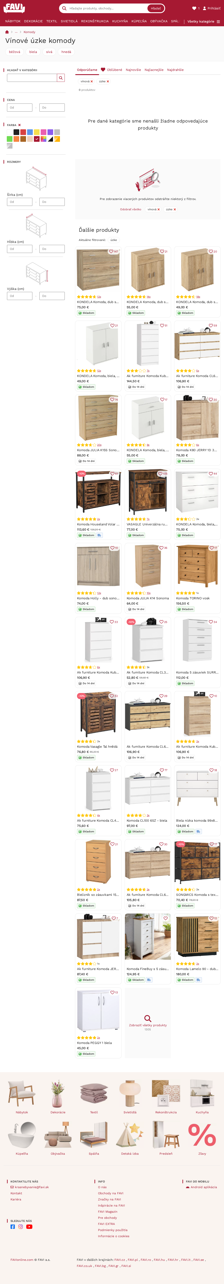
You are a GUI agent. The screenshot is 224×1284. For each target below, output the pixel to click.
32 (116, 696)
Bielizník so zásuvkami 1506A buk (103, 895)
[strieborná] (9, 146)
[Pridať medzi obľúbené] (165, 918)
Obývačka (159, 21)
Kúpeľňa (139, 21)
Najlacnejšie (154, 70)
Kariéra (15, 1199)
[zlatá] (57, 139)
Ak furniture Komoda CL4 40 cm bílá (105, 821)
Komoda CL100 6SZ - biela (147, 821)
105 (165, 473)
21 (166, 251)
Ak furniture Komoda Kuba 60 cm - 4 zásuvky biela (116, 672)
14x (148, 296)
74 (116, 399)
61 (116, 473)
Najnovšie (133, 70)
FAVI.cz (120, 1259)
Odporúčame (87, 70)
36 (166, 547)
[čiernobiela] (50, 139)
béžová (14, 52)
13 (116, 992)
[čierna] (16, 132)
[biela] (9, 132)
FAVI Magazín (107, 1211)
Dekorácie (33, 21)
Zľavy (202, 1153)
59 (215, 325)
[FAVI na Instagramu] (20, 1226)
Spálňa (177, 21)
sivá (49, 52)
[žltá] (37, 132)
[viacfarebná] (43, 139)
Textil (51, 21)
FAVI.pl (133, 1259)
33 (116, 622)
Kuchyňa (120, 21)
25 (166, 622)
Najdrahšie (175, 70)
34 (215, 622)
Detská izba (130, 1153)
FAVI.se (199, 1259)
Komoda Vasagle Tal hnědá (97, 747)
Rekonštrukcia (95, 21)
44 (215, 473)
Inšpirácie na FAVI (111, 1205)
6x (197, 444)
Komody (29, 32)
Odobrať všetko (130, 209)
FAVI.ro (146, 1259)
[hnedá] (23, 139)
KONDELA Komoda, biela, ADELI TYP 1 (106, 376)
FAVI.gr (114, 1266)
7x (148, 370)
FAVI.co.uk (85, 1266)
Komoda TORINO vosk (193, 598)
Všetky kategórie (200, 21)
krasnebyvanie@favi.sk (32, 1187)
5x (197, 370)
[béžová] (30, 139)
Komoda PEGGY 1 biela (94, 1043)
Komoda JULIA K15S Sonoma (99, 450)
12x (99, 370)
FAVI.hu (160, 1259)
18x (198, 296)
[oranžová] (16, 139)
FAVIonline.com (21, 1259)
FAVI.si (126, 1266)
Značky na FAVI (109, 1199)
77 (166, 770)
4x (98, 815)
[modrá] (30, 132)
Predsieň (166, 1153)
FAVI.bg (101, 1266)
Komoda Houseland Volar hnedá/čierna (106, 524)
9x (148, 444)
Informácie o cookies (113, 1236)
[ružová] (43, 132)
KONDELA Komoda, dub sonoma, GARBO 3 (109, 302)
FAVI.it (186, 1259)
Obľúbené (114, 70)
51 (166, 325)
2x (98, 519)
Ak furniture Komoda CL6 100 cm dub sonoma (162, 895)
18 (215, 770)
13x (99, 296)
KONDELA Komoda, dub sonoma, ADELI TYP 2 (162, 302)
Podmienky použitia (113, 1230)
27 (116, 770)
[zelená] (9, 139)
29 (166, 696)
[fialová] (50, 132)
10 (116, 547)
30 (215, 399)
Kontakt (16, 1193)
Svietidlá (69, 21)
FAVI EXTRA (106, 1224)
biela (33, 52)
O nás (102, 1187)
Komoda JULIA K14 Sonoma (148, 598)
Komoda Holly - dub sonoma (99, 598)
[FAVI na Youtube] (29, 1226)
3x (197, 741)
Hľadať (156, 8)
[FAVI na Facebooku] (12, 1226)
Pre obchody (107, 1217)
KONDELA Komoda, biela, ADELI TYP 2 (156, 450)
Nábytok (13, 21)
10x (148, 593)
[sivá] (57, 132)
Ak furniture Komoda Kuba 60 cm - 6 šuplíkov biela (166, 376)
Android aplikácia (204, 1187)
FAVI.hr (173, 1259)
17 (166, 399)
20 (215, 251)
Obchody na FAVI (110, 1193)
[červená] (23, 132)
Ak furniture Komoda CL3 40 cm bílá (155, 672)
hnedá (66, 52)
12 (215, 918)
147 (116, 251)
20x (99, 444)
